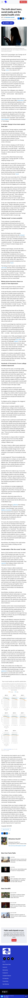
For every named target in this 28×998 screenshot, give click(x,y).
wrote (7, 70)
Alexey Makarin (5, 119)
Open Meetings (6, 984)
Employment (5, 972)
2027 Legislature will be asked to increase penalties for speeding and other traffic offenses (18, 880)
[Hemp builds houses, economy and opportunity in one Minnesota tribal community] (5, 859)
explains (16, 341)
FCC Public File (5, 978)
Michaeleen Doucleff (9, 17)
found (17, 174)
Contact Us (5, 967)
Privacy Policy (5, 981)
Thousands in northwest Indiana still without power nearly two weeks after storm (17, 896)
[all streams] (26, 996)
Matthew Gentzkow (6, 510)
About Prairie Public (7, 964)
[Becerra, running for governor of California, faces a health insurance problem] (5, 915)
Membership (5, 970)
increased (21, 235)
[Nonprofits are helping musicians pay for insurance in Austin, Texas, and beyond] (5, 905)
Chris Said (4, 267)
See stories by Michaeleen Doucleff (17, 845)
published (15, 504)
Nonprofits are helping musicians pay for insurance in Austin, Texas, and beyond (18, 906)
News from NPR (6, 829)
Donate (24, 2)
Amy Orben (19, 339)
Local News (12, 857)
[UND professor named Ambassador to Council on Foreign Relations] (5, 869)
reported (3, 563)
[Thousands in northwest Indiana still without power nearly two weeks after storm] (5, 895)
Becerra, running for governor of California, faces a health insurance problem (18, 916)
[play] (2, 996)
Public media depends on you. (14, 930)
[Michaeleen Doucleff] (4, 841)
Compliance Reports (7, 975)
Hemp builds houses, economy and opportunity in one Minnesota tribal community (18, 861)
